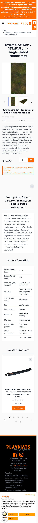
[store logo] (13, 24)
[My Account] (26, 23)
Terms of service (11, 488)
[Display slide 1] (9, 417)
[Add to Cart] (31, 160)
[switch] (4, 520)
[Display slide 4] (22, 417)
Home (4, 30)
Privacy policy (30, 495)
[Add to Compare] (32, 186)
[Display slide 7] (20, 422)
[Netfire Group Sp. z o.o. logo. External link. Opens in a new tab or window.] (5, 497)
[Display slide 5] (27, 417)
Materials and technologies (16, 475)
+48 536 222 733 (19, 466)
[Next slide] (32, 419)
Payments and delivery (14, 480)
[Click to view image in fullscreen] (18, 78)
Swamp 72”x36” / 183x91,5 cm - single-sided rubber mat (18, 34)
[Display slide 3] (18, 417)
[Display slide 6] (16, 422)
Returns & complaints (13, 483)
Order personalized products (16, 478)
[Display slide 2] (14, 417)
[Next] (32, 102)
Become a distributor (13, 485)
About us (8, 473)
